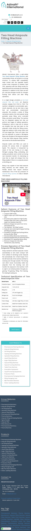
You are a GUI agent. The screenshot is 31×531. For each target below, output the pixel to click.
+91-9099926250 (16, 17)
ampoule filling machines (9, 173)
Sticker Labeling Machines (11, 383)
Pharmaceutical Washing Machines (14, 347)
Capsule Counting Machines (12, 365)
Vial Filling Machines (10, 351)
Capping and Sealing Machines (13, 353)
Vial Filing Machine (6, 408)
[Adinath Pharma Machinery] (15, 5)
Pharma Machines (6, 428)
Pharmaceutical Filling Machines (10, 414)
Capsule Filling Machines (11, 362)
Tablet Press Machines (10, 367)
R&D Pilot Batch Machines (11, 380)
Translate (8, 22)
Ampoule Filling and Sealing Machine (11, 418)
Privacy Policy (16, 498)
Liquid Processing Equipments (12, 371)
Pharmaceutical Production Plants (11, 521)
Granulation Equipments (11, 369)
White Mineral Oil (6, 424)
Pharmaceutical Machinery (8, 404)
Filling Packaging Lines (10, 378)
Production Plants (9, 374)
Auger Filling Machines (10, 360)
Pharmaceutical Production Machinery (12, 529)
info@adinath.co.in (17, 15)
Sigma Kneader (5, 420)
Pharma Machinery (6, 416)
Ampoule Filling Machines (13, 41)
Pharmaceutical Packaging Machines (14, 376)
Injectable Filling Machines (11, 356)
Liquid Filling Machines (10, 358)
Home (3, 41)
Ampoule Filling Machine (8, 406)
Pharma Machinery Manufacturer (11, 525)
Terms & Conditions (6, 498)
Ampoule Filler (5, 422)
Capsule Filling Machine (8, 412)
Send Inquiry (16, 329)
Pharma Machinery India (22, 527)
